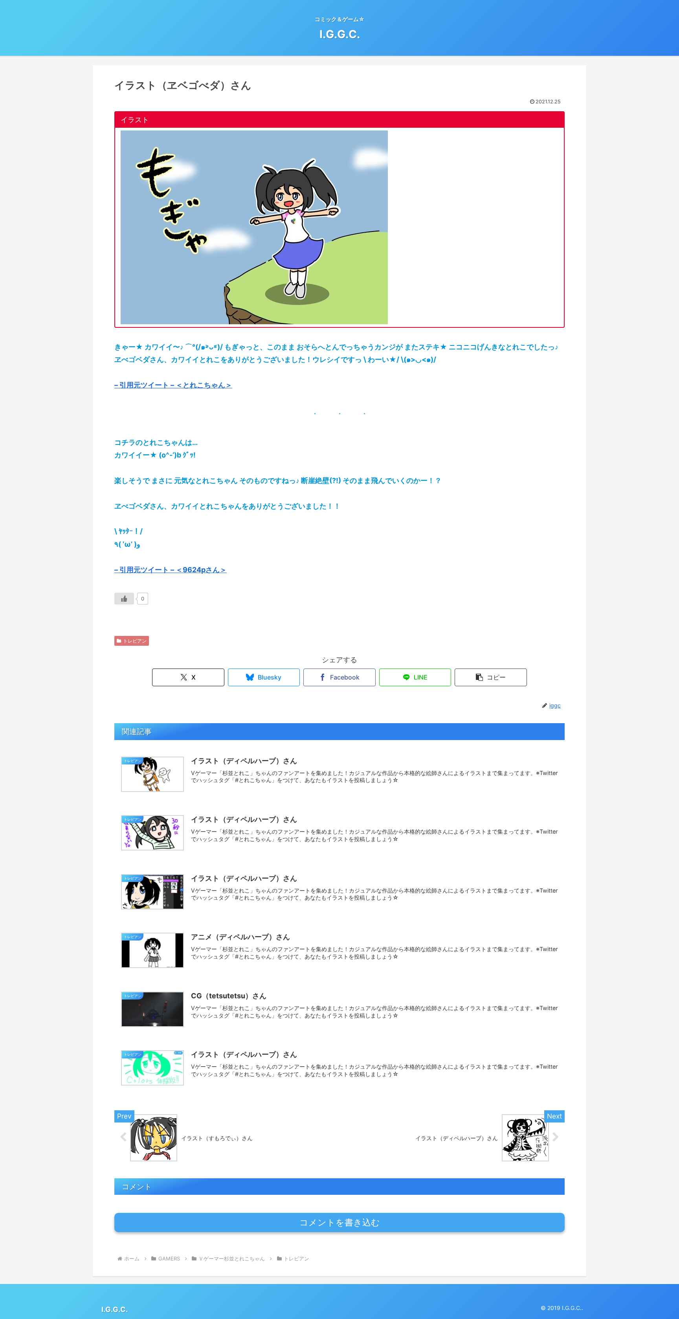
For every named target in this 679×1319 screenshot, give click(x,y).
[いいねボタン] (124, 598)
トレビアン (135, 641)
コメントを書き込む (339, 1222)
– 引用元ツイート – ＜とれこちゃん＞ (173, 385)
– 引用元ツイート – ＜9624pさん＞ (170, 570)
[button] (491, 677)
